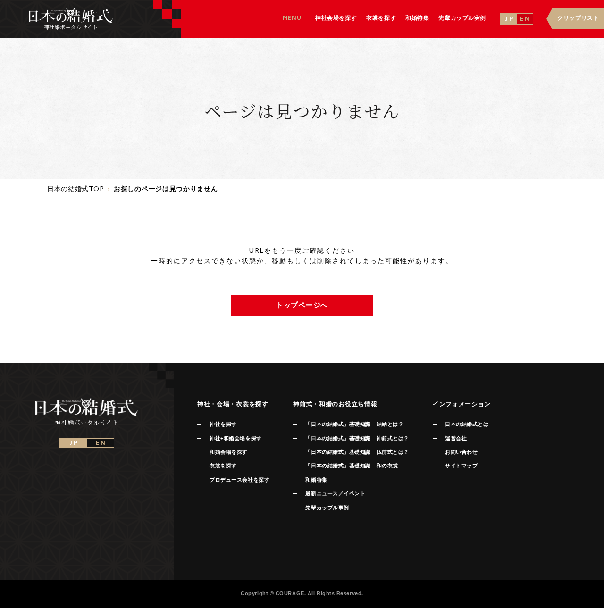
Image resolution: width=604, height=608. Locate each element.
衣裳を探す (223, 465)
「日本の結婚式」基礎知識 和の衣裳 (351, 465)
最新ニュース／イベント (335, 493)
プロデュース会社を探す (239, 480)
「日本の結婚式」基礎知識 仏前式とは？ (357, 452)
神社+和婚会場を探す (236, 438)
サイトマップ (461, 465)
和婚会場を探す (229, 452)
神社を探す (223, 424)
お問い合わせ (461, 452)
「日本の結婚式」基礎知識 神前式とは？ (357, 438)
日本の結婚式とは (466, 424)
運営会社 (456, 438)
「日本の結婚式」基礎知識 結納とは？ (354, 424)
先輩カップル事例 (327, 507)
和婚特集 (316, 480)
